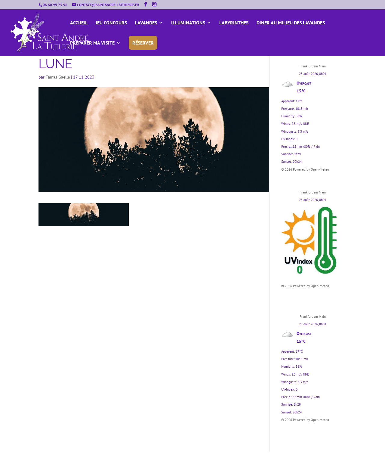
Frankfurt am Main (313, 66)
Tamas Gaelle (58, 77)
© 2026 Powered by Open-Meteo (305, 169)
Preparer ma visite (92, 43)
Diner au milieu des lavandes (291, 23)
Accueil (79, 23)
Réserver (143, 43)
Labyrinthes (233, 23)
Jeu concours (111, 23)
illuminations (188, 23)
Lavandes (146, 23)
